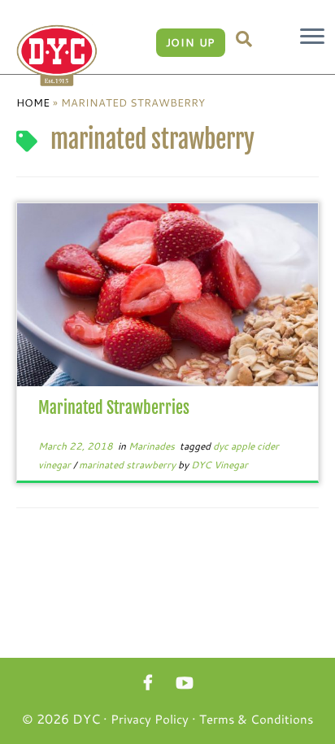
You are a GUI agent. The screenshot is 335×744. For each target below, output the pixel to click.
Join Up (191, 42)
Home (33, 102)
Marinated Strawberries (113, 408)
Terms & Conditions (256, 719)
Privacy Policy (150, 719)
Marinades (152, 445)
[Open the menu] (312, 37)
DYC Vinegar (219, 464)
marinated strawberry (128, 464)
